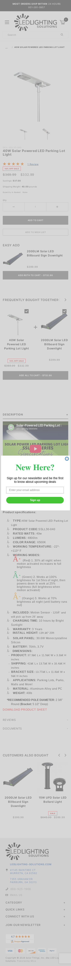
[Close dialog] (67, 458)
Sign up (35, 500)
